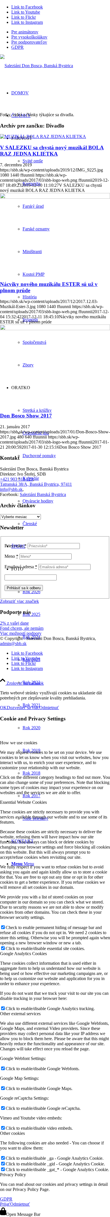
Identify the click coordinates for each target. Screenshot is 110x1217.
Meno (11, 556)
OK (3, 707)
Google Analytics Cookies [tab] (23, 953)
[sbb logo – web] (36, 65)
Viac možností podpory (20, 633)
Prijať (5, 1204)
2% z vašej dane (14, 623)
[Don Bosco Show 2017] (55, 328)
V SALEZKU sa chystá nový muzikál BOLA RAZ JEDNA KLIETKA (52, 151)
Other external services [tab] (20, 1013)
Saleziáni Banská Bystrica (43, 494)
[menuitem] (60, 32)
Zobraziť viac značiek (19, 601)
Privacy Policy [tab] (13, 1174)
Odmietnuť (49, 707)
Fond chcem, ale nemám (21, 628)
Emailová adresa (21, 566)
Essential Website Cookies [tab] (23, 802)
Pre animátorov (24, 31)
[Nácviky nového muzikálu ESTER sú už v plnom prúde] (55, 197)
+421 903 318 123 (16, 479)
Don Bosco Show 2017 (26, 416)
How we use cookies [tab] (18, 742)
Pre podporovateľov (29, 42)
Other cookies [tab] (12, 1133)
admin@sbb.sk (13, 643)
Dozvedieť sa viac (23, 707)
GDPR (17, 47)
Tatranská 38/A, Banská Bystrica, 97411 (36, 484)
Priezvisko (16, 545)
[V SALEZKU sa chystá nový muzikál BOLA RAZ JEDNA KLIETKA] (43, 136)
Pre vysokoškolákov (29, 37)
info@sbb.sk (11, 489)
